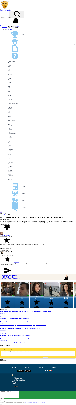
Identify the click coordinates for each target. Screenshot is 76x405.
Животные (9, 90)
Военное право (10, 75)
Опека (9, 141)
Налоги (9, 128)
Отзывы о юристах (14, 367)
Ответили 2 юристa (3, 326)
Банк (9, 70)
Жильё (9, 91)
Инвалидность (10, 100)
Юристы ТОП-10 (4, 27)
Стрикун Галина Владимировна (5, 235)
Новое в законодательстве (12, 133)
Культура (9, 117)
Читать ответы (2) (6, 224)
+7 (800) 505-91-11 (14, 381)
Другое (9, 86)
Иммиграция (10, 99)
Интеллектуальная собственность (13, 103)
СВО (9, 157)
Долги (9, 83)
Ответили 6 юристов (3, 340)
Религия (9, 154)
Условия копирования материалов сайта (19, 380)
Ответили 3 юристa (3, 333)
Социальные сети (11, 162)
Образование (10, 138)
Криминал (9, 116)
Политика (9, 145)
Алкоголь (9, 65)
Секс (9, 158)
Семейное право (10, 159)
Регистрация (54, 367)
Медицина (9, 121)
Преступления (10, 149)
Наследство (10, 129)
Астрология (10, 69)
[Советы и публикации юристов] (4, 8)
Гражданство (10, 79)
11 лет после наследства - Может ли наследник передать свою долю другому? (15, 318)
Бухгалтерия (10, 74)
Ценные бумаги (10, 175)
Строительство (10, 166)
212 (6, 360)
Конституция (10, 108)
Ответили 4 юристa (3, 316)
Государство (10, 78)
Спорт (9, 163)
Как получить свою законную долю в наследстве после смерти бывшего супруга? (16, 331)
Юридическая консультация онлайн (5, 10)
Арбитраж (9, 66)
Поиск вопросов (27, 367)
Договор (9, 82)
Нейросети (9, 132)
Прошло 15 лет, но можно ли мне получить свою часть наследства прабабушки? (15, 335)
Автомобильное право (11, 61)
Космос (9, 112)
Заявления (9, 95)
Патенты (9, 142)
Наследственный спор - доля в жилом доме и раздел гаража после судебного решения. (16, 321)
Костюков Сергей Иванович (5, 254)
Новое (4, 28)
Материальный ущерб (11, 120)
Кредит (9, 115)
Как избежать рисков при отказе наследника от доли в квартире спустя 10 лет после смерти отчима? (19, 338)
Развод (9, 153)
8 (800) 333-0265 (16, 26)
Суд (8, 167)
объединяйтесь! (9, 9)
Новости (9, 134)
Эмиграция (10, 179)
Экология (9, 178)
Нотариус (9, 136)
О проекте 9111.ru (41, 367)
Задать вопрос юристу (3, 246)
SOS (2, 30)
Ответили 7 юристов (3, 343)
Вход (1, 25)
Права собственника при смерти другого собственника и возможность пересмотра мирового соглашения (20, 328)
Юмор (9, 180)
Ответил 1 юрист (2, 313)
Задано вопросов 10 (3, 214)
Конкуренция (10, 107)
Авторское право (10, 62)
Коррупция (10, 111)
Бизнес (9, 73)
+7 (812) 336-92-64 (14, 383)
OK (1, 404)
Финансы (9, 174)
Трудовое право (10, 171)
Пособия (9, 146)
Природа (9, 150)
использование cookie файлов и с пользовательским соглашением (35, 402)
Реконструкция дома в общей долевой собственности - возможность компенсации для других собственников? (21, 314)
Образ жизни (10, 137)
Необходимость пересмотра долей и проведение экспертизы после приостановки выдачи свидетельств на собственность (23, 325)
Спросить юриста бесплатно (4, 24)
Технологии (10, 170)
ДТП (9, 87)
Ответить (2, 224)
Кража (9, 113)
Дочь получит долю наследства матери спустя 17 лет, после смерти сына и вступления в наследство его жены (21, 342)
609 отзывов (16, 262)
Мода (9, 124)
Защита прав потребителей (12, 94)
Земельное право (10, 96)
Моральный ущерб (11, 125)
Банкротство (10, 71)
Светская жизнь (10, 155)
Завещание (9, 92)
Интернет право (10, 104)
